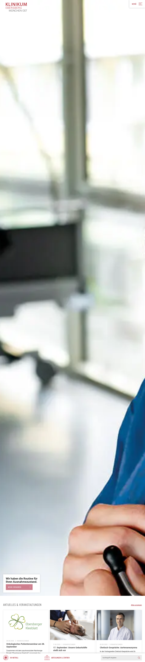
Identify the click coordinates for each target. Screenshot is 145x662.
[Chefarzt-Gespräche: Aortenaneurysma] (119, 625)
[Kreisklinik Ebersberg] (16, 7)
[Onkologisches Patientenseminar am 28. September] (25, 623)
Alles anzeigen (136, 605)
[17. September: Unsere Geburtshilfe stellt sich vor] (72, 625)
